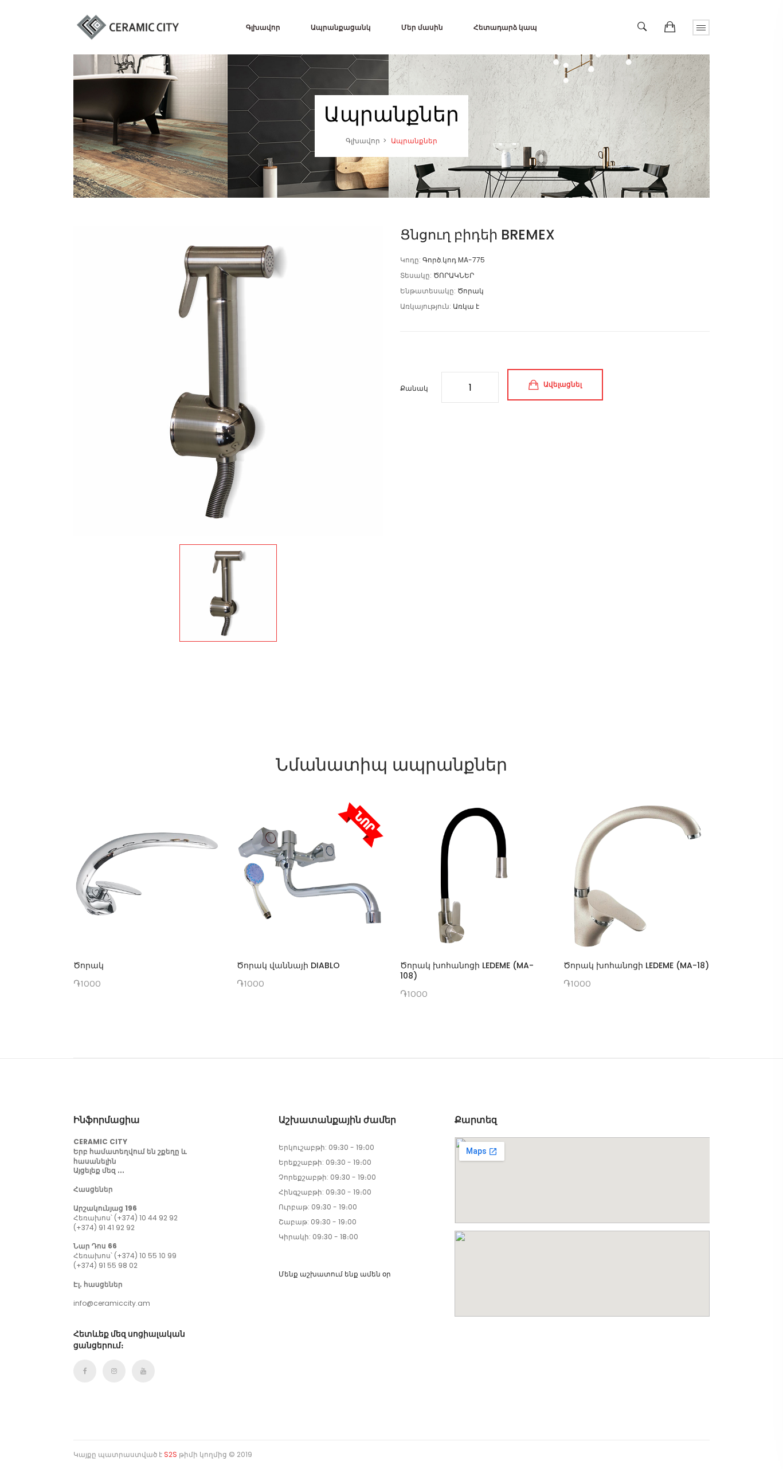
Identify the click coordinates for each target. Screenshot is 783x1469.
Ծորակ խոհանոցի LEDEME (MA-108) (467, 970)
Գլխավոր (263, 27)
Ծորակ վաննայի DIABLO (288, 965)
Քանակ (414, 388)
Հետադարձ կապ (505, 27)
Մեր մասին (422, 27)
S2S (170, 1454)
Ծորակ (88, 965)
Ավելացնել (562, 384)
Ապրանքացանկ (341, 27)
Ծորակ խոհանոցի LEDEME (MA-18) (636, 965)
